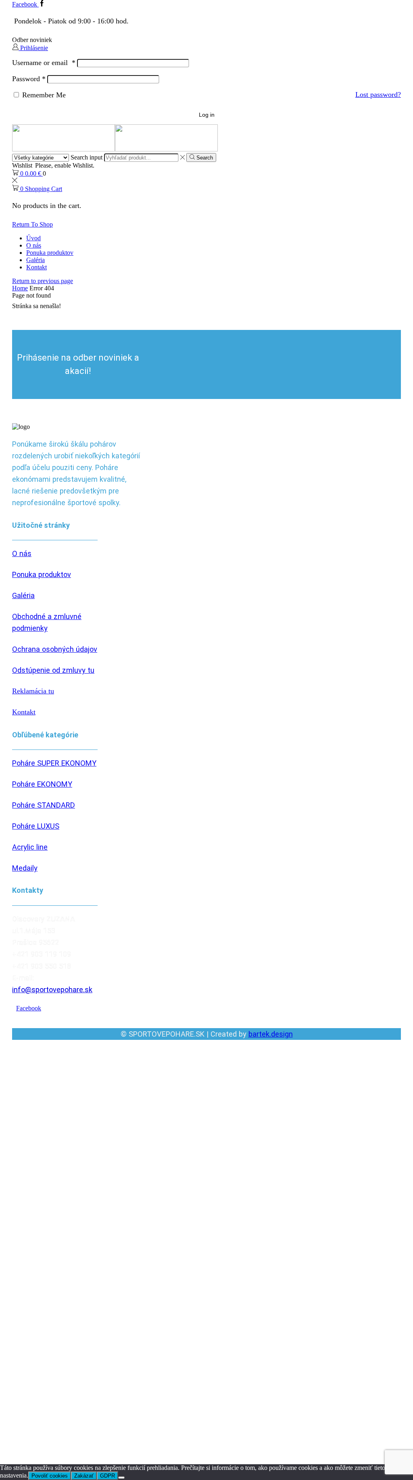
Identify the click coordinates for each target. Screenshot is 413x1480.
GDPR (107, 1476)
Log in (207, 115)
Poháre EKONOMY (42, 784)
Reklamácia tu (33, 691)
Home (20, 288)
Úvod (33, 238)
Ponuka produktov (49, 252)
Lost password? (378, 94)
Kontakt (36, 267)
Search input (86, 157)
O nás (33, 245)
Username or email (43, 63)
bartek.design (270, 1034)
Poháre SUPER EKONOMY (54, 763)
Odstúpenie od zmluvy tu (53, 670)
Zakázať (84, 1476)
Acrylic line (30, 847)
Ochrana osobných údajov (54, 649)
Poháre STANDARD (43, 805)
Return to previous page (42, 280)
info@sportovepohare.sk (52, 989)
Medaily (25, 868)
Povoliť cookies (49, 1476)
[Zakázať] (121, 1477)
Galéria (35, 259)
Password (29, 79)
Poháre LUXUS (35, 826)
